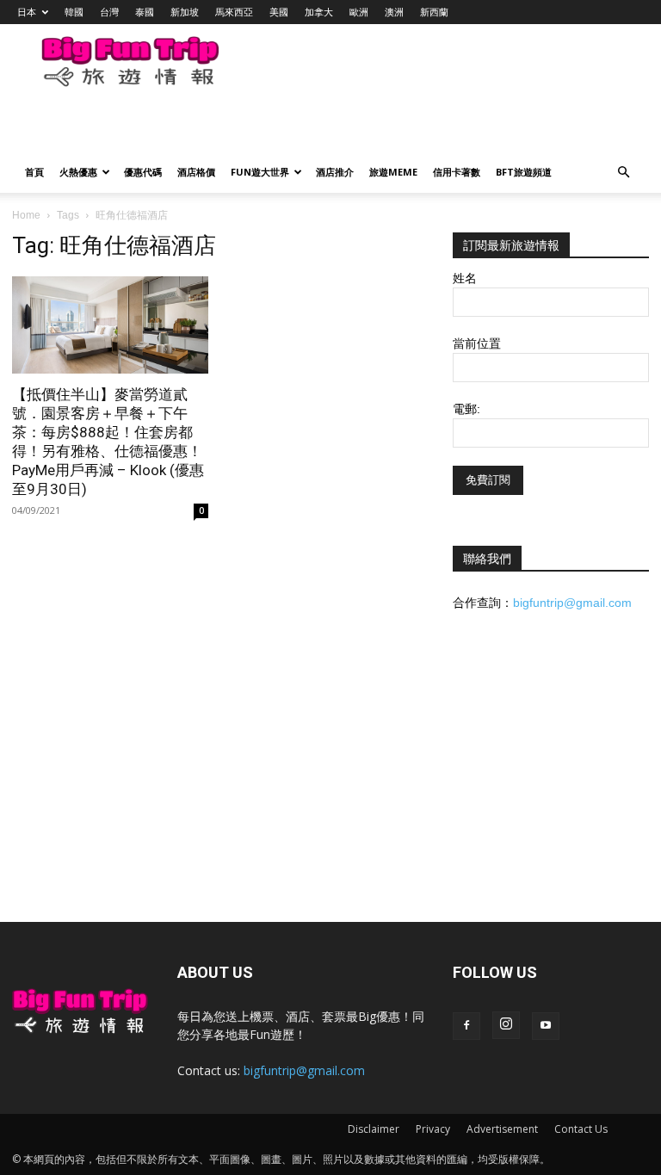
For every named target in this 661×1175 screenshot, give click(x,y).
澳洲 (394, 11)
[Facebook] (466, 1026)
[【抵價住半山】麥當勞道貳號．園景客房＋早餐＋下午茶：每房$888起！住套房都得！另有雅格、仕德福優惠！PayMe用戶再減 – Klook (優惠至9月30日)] (110, 325)
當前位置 (477, 343)
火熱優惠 (78, 171)
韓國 (74, 11)
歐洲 (358, 11)
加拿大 (319, 11)
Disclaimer (373, 1129)
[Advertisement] (219, 126)
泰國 (144, 11)
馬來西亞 (234, 11)
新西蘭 (434, 11)
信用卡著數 (456, 171)
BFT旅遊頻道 (524, 171)
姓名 (465, 278)
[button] (623, 172)
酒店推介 (335, 171)
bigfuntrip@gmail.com (572, 602)
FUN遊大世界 (260, 171)
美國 (278, 11)
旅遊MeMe (393, 171)
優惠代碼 (143, 171)
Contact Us (581, 1129)
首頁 (34, 171)
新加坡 (184, 11)
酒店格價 (196, 171)
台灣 (109, 11)
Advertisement (502, 1129)
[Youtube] (545, 1026)
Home (26, 215)
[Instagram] (506, 1025)
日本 (26, 11)
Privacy (433, 1129)
